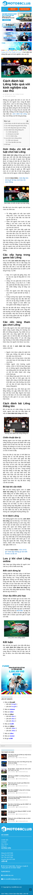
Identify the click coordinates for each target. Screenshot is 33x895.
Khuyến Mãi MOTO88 (8, 859)
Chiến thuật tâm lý (13, 132)
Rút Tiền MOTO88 (7, 857)
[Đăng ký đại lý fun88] (16, 17)
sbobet (12, 736)
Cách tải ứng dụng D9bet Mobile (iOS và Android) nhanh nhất (19, 797)
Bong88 (13, 704)
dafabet (12, 709)
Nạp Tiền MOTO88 (7, 855)
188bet (13, 728)
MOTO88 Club (8, 94)
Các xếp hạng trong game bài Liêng (16, 125)
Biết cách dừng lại (13, 140)
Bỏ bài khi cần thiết (13, 134)
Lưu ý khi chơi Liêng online (13, 138)
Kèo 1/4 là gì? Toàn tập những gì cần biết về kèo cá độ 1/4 (16, 552)
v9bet (12, 733)
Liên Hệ (25, 894)
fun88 (12, 724)
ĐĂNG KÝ (13, 9)
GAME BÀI (4, 840)
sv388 (11, 738)
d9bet (13, 716)
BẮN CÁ (4, 846)
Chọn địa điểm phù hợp (14, 142)
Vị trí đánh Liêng (12, 136)
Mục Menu (4, 844)
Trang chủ (4, 52)
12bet (12, 712)
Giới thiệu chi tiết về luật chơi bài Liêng (17, 123)
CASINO (4, 842)
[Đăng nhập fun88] (16, 46)
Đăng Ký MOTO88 (7, 853)
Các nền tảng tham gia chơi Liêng (15, 127)
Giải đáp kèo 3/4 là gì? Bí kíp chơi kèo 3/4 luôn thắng (16, 180)
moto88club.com (16, 887)
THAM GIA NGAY (24, 9)
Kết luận (7, 144)
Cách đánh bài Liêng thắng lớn (14, 130)
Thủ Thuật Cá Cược (15, 52)
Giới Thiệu (4, 894)
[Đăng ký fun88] (16, 679)
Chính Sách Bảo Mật (15, 894)
